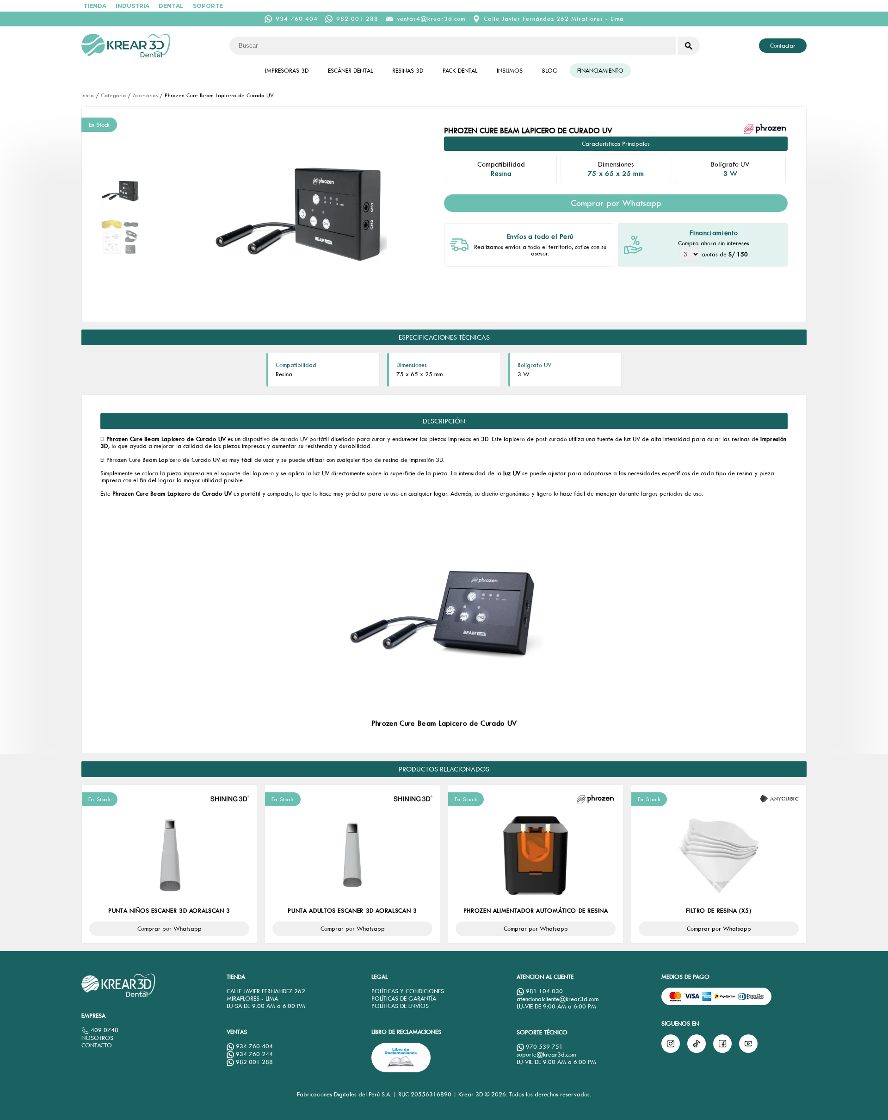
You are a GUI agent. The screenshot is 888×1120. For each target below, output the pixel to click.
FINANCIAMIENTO (600, 70)
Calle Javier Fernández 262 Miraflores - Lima (554, 18)
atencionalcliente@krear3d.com (557, 999)
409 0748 (103, 1030)
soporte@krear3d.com (546, 1054)
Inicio (87, 95)
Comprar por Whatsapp (616, 203)
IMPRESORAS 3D (286, 70)
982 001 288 (357, 18)
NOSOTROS (97, 1037)
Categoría (113, 95)
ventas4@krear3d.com (431, 18)
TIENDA (94, 5)
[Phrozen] (766, 128)
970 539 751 (543, 1046)
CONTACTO (96, 1045)
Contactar (783, 45)
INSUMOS (510, 70)
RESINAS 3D (407, 70)
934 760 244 (253, 1054)
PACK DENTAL (460, 70)
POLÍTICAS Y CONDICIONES (407, 991)
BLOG (550, 70)
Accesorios (145, 95)
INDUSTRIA (132, 5)
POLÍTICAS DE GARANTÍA (403, 998)
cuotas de (725, 254)
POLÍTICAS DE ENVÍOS (400, 1005)
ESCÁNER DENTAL (350, 70)
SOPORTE (208, 5)
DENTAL (171, 5)
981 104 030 (543, 991)
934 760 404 (297, 18)
